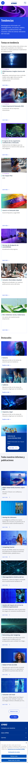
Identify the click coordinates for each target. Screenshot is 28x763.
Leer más (11, 448)
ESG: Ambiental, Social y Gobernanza (13, 315)
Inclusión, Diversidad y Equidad (12, 280)
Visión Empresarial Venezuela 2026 (13, 106)
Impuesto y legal (7, 412)
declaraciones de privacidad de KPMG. (16, 749)
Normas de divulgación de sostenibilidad (10, 246)
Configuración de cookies (14, 752)
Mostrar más (14, 711)
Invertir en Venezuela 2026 (10, 210)
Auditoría (5, 385)
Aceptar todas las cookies (14, 760)
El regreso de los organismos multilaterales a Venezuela (11, 141)
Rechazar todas (14, 756)
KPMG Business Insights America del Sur (13, 72)
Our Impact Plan (7, 176)
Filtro (14, 717)
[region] (14, 752)
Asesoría (5, 358)
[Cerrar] (26, 742)
